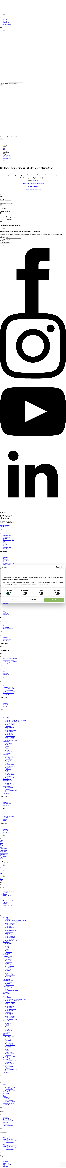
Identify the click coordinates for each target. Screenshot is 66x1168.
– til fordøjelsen (10, 1003)
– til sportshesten (10, 1016)
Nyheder (5, 817)
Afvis (12, 599)
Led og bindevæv (10, 1045)
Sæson (5, 819)
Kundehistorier (7, 156)
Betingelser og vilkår (8, 563)
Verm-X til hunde (10, 1101)
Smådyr (5, 149)
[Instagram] (33, 378)
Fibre (7, 1026)
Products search (4, 83)
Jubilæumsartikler (7, 820)
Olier (7, 1050)
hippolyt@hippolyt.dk (5, 525)
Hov (7, 1042)
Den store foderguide (8, 540)
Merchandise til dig (8, 628)
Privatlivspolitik (7, 564)
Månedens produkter (8, 816)
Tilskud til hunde (7, 687)
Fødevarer (5, 626)
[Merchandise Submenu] (10, 786)
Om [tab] (55, 572)
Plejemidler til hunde (8, 693)
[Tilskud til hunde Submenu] (12, 687)
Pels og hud (9, 1052)
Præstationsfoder (10, 1053)
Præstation (9, 1030)
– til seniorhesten (10, 1015)
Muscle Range (7, 779)
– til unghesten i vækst (12, 1019)
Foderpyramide (7, 1164)
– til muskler (9, 1013)
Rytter (7, 1068)
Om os (5, 21)
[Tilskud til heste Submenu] (11, 756)
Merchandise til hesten (12, 1069)
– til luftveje (9, 1012)
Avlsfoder (8, 1023)
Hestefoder (6, 741)
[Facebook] (33, 312)
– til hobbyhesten (10, 1006)
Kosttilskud (6, 627)
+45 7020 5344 (4, 526)
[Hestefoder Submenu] (9, 942)
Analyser (5, 792)
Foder (4, 685)
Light (7, 1027)
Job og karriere (7, 547)
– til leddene (9, 1010)
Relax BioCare (10, 1063)
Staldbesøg (6, 1163)
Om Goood (6, 694)
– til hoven (9, 1007)
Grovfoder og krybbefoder (10, 661)
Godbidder (9, 1040)
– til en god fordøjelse (8, 663)
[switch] (25, 593)
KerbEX (8, 1062)
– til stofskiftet (10, 1017)
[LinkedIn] (33, 509)
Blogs (4, 542)
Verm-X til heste (10, 1056)
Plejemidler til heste (8, 780)
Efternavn (3, 239)
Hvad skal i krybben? (8, 660)
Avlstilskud (9, 1037)
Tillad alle (54, 599)
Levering (5, 561)
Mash (7, 1029)
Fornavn (2, 237)
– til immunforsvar (11, 1009)
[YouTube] (33, 443)
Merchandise (6, 786)
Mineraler (8, 1047)
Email (2, 241)
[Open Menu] (0, 17)
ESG (4, 545)
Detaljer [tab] (33, 572)
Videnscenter (6, 155)
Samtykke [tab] (11, 572)
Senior (8, 1032)
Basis (7, 1025)
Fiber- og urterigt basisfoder (10, 658)
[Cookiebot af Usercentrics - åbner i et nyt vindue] (57, 567)
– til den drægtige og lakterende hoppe (16, 999)
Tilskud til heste (7, 756)
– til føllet (8, 1004)
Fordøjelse (9, 1039)
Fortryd (2, 880)
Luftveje (8, 1046)
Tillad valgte (33, 599)
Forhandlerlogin (7, 24)
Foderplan (5, 559)
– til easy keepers (10, 1002)
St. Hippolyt (9, 1100)
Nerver (8, 1049)
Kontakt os (6, 22)
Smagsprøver (6, 793)
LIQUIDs (5, 754)
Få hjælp (5, 717)
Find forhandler (7, 158)
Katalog (5, 538)
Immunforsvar (10, 1043)
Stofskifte (8, 1055)
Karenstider (6, 548)
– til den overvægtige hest (12, 1000)
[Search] (1, 85)
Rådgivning (6, 557)
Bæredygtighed (7, 19)
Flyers (4, 541)
